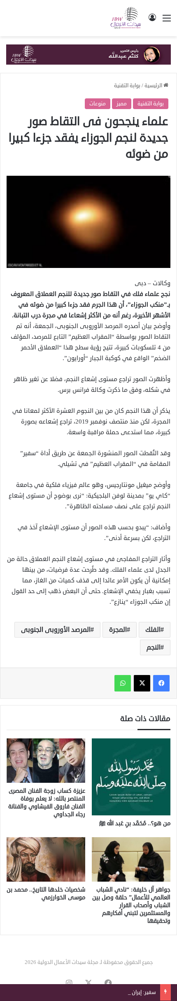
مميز (121, 103)
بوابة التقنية (127, 85)
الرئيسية (153, 85)
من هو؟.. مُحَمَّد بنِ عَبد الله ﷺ (134, 823)
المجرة (118, 629)
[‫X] (142, 683)
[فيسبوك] (161, 683)
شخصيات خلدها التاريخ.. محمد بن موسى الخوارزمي (46, 893)
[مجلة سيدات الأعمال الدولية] (126, 18)
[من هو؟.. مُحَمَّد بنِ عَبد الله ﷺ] (131, 776)
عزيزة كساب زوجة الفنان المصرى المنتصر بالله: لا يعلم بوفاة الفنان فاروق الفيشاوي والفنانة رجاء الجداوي (46, 802)
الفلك (153, 629)
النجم (154, 647)
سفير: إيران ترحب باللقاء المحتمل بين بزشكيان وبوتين (99, 992)
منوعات (97, 103)
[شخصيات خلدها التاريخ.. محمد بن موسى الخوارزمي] (46, 859)
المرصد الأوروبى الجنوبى (56, 629)
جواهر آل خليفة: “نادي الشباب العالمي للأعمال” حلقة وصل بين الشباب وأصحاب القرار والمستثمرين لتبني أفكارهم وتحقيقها (131, 905)
